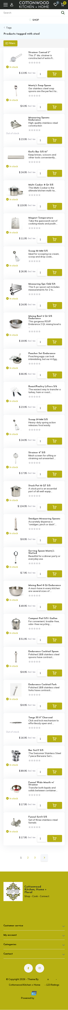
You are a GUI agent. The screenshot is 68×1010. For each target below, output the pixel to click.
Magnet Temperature (40, 218)
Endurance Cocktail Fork (42, 684)
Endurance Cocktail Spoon (43, 651)
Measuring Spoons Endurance (38, 119)
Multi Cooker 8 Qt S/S (40, 185)
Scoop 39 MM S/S (38, 419)
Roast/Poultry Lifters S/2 (42, 386)
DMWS (43, 979)
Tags (9, 27)
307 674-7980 (16, 906)
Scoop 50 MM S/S (38, 251)
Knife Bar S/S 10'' (38, 152)
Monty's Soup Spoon (39, 85)
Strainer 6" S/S (36, 452)
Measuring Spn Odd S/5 (41, 284)
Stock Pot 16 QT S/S (39, 486)
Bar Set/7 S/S (35, 750)
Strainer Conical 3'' (39, 52)
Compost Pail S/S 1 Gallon (42, 618)
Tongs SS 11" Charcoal (40, 717)
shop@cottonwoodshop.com (18, 909)
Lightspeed (41, 998)
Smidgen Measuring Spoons (44, 519)
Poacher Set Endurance (41, 353)
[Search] (63, 12)
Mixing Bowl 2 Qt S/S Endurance (40, 317)
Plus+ (52, 979)
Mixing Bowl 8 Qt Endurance (44, 585)
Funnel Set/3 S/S (37, 817)
